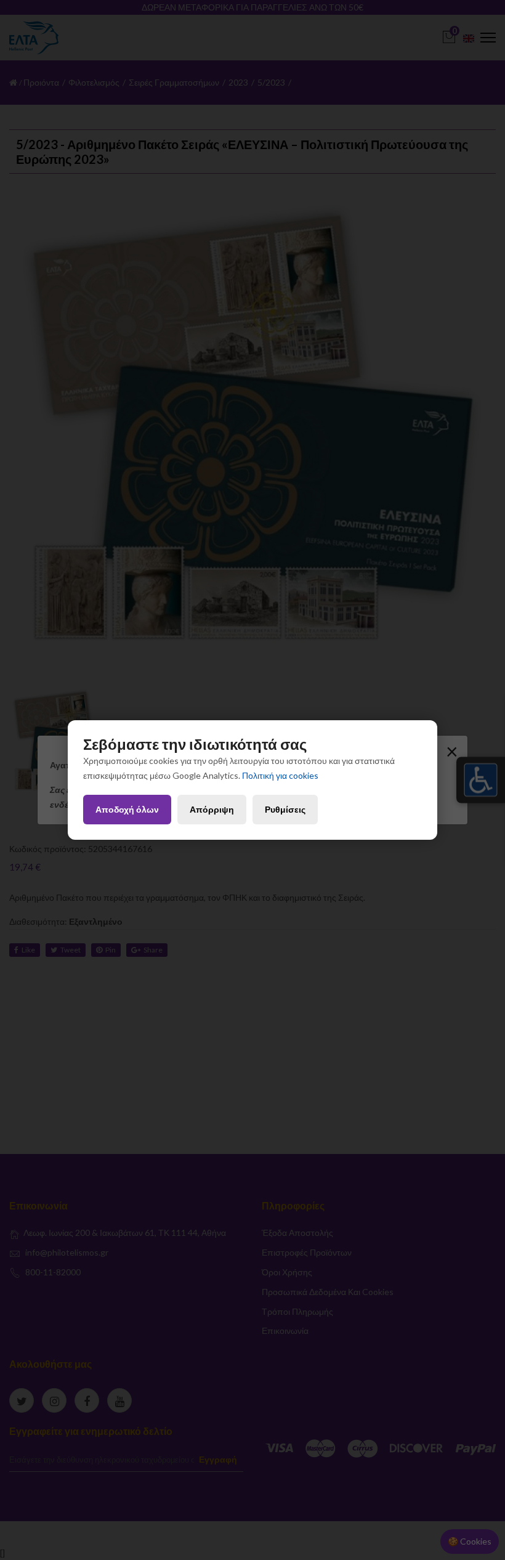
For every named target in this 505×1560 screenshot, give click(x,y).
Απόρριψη (212, 809)
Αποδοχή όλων (127, 809)
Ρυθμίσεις (285, 809)
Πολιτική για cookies (280, 775)
